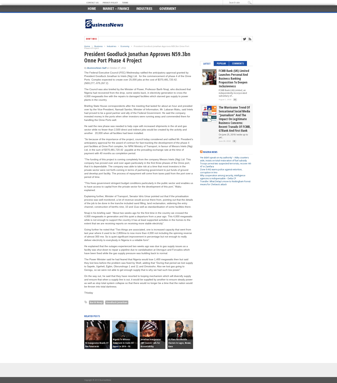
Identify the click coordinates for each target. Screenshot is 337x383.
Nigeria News (210, 152)
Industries (144, 8)
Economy (125, 46)
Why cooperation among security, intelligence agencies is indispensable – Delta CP (222, 177)
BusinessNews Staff (96, 68)
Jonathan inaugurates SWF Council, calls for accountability (151, 343)
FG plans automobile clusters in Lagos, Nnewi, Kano (179, 343)
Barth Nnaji (96, 302)
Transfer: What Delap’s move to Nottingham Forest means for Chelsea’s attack (225, 183)
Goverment (167, 8)
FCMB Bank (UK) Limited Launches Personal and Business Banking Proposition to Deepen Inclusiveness (234, 78)
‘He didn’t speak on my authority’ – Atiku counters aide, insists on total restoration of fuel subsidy (224, 159)
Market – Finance (116, 8)
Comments (238, 63)
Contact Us (92, 2)
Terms (125, 2)
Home (92, 8)
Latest (207, 63)
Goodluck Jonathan (116, 302)
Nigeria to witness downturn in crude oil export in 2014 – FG (123, 343)
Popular (221, 63)
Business (98, 46)
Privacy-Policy (110, 2)
